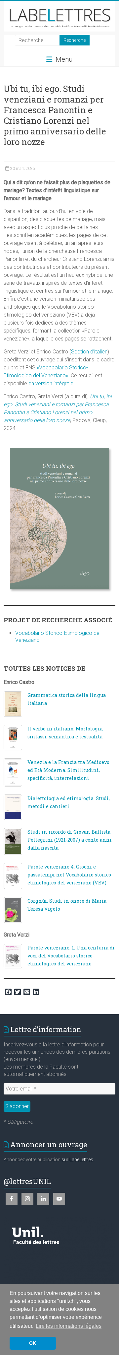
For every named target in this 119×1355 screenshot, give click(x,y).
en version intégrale (50, 383)
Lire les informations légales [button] (68, 1326)
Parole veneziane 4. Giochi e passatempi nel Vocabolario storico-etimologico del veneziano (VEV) (70, 875)
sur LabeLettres (77, 1159)
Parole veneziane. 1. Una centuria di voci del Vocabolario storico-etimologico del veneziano (71, 955)
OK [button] (32, 1343)
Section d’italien (89, 351)
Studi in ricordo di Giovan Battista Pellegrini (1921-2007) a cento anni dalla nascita (69, 840)
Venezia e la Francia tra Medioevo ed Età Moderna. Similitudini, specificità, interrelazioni (68, 770)
